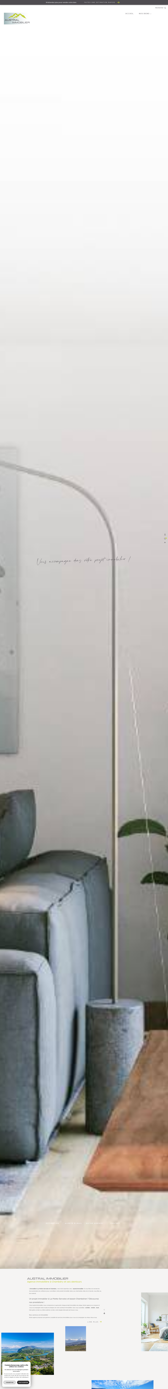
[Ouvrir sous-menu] (151, 14)
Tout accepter (23, 1382)
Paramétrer (9, 1382)
